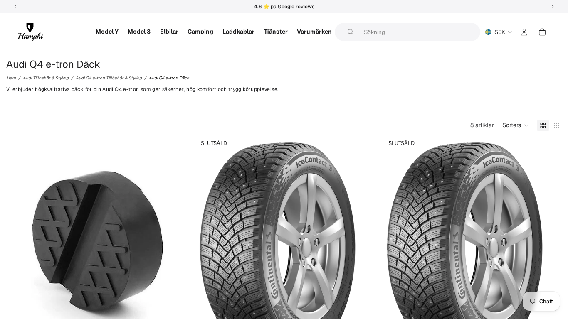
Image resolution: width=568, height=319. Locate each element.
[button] (515, 125)
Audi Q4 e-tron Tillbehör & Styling (109, 78)
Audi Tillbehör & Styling (46, 78)
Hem (11, 78)
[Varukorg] (542, 32)
